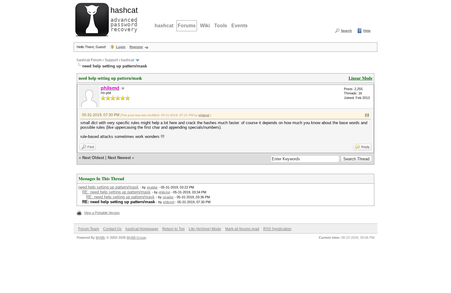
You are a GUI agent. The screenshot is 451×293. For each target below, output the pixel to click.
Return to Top (173, 229)
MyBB (100, 237)
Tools (220, 25)
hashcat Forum (89, 60)
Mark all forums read (242, 229)
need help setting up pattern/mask (108, 187)
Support (111, 60)
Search (346, 30)
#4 (367, 115)
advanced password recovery (122, 19)
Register (136, 47)
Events (239, 25)
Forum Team (88, 229)
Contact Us (112, 229)
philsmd (204, 115)
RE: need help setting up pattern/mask (116, 192)
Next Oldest (93, 157)
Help (367, 30)
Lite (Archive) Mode (205, 229)
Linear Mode (360, 78)
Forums (187, 25)
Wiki (205, 25)
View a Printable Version (102, 213)
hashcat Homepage (141, 229)
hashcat (164, 25)
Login (120, 47)
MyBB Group (136, 237)
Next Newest (119, 157)
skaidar (152, 187)
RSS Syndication (277, 229)
